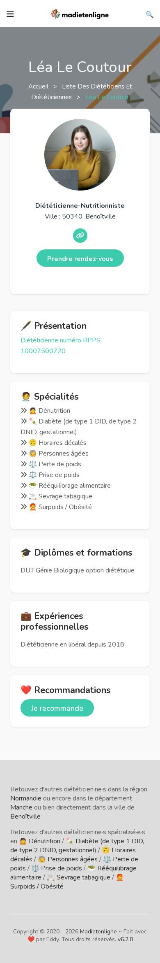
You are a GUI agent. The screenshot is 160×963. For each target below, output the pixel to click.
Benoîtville (25, 816)
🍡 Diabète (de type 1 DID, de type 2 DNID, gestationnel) (77, 846)
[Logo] (80, 13)
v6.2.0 (125, 939)
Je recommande (57, 708)
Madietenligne (98, 931)
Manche (21, 807)
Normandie (25, 798)
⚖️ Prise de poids (56, 868)
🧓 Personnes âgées (68, 859)
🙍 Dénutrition (39, 841)
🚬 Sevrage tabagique (78, 877)
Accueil (39, 86)
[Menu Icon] (10, 14)
